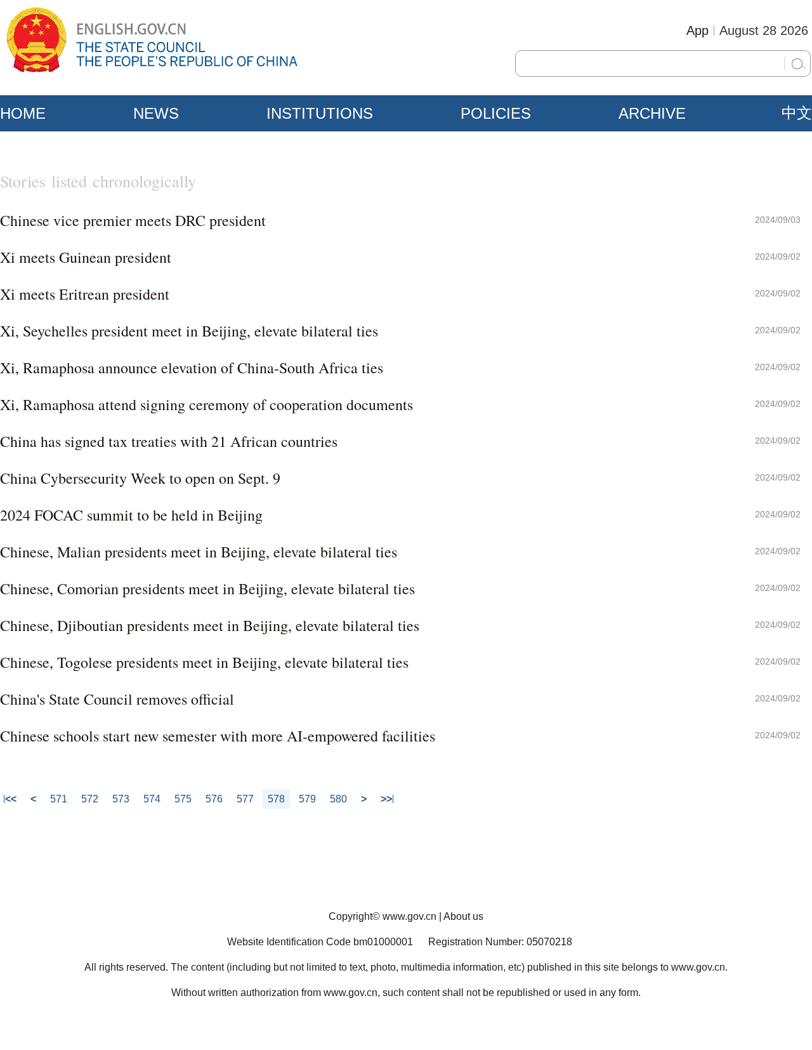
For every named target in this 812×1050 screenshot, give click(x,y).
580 (338, 799)
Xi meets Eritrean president (84, 294)
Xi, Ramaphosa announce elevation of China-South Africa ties (191, 367)
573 (120, 799)
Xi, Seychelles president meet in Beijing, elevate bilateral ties (189, 331)
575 (183, 799)
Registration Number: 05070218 (500, 941)
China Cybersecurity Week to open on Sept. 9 (140, 478)
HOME (23, 113)
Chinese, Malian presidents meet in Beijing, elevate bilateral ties (198, 552)
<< (10, 799)
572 (89, 799)
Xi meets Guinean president (85, 257)
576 (214, 799)
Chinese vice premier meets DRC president (133, 220)
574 (151, 799)
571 (58, 799)
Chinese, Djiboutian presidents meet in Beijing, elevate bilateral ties (209, 625)
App (697, 30)
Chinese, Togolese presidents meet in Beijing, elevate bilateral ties (204, 662)
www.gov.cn (409, 916)
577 (245, 799)
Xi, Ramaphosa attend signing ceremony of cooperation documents (206, 404)
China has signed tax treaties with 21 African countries (168, 441)
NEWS (156, 113)
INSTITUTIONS (319, 113)
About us (463, 916)
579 (307, 799)
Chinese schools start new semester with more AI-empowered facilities (217, 736)
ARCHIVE (652, 113)
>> (386, 799)
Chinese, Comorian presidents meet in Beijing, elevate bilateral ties (207, 588)
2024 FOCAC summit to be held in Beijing (131, 515)
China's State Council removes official (117, 699)
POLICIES (496, 113)
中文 (797, 113)
